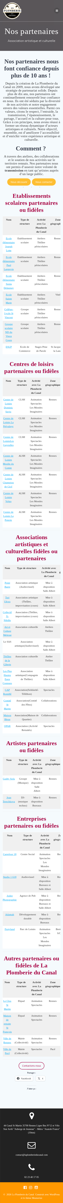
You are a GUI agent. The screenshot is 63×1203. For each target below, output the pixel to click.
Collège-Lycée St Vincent (8, 313)
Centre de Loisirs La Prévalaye (8, 422)
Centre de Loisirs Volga (8, 497)
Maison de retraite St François (7, 1023)
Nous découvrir (19, 182)
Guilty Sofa (9, 778)
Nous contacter (43, 182)
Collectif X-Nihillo (7, 616)
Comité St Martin (7, 704)
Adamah (9, 914)
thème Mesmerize (34, 1198)
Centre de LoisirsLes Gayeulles (8, 441)
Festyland (10, 929)
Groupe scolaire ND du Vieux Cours (9, 332)
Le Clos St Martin (7, 1005)
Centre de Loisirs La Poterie (8, 516)
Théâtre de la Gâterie (7, 660)
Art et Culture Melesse (7, 631)
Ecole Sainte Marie (9, 298)
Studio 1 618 (9, 877)
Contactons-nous (31, 1065)
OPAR (7, 726)
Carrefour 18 (9, 854)
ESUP (9, 347)
